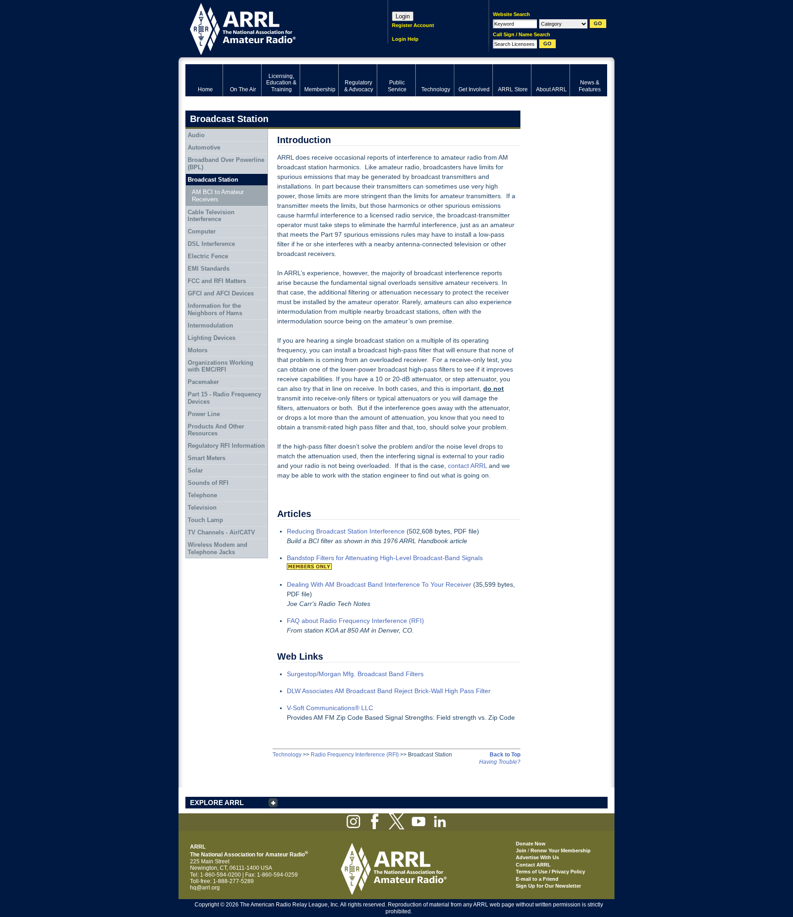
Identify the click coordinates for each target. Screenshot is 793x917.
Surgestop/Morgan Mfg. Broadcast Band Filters (355, 674)
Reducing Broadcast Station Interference (346, 531)
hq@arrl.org (205, 887)
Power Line (204, 414)
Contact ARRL (533, 864)
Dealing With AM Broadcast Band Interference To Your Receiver (379, 584)
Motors (197, 350)
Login (403, 16)
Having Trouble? (499, 762)
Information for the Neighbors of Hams (215, 309)
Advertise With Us (537, 857)
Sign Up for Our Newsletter (548, 886)
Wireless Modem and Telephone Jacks (217, 548)
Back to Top (505, 754)
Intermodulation (210, 325)
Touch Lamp (205, 520)
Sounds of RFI (208, 482)
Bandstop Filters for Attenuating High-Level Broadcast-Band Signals (385, 557)
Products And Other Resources (216, 430)
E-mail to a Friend (537, 879)
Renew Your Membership (561, 850)
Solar (195, 470)
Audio (196, 135)
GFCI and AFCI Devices (221, 293)
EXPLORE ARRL (217, 802)
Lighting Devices (211, 337)
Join (521, 850)
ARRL (274, 28)
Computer (202, 231)
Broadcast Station (213, 179)
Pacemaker (203, 381)
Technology (287, 754)
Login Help (405, 39)
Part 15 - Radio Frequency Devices (224, 398)
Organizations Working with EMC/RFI (220, 366)
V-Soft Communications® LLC (330, 707)
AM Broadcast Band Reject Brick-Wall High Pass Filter (413, 691)
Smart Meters (206, 458)
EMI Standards (208, 268)
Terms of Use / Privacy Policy (550, 871)
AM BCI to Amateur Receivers (218, 196)
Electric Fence (208, 256)
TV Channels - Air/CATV (221, 532)
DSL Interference (211, 243)
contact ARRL (467, 465)
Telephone (202, 495)
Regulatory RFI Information (226, 445)
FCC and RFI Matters (217, 281)
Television (202, 507)
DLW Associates (311, 691)
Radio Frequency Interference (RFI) (355, 754)
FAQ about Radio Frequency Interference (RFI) (355, 620)
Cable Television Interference (211, 216)
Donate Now (531, 843)
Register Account (413, 25)
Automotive (204, 147)
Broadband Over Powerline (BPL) (226, 163)
